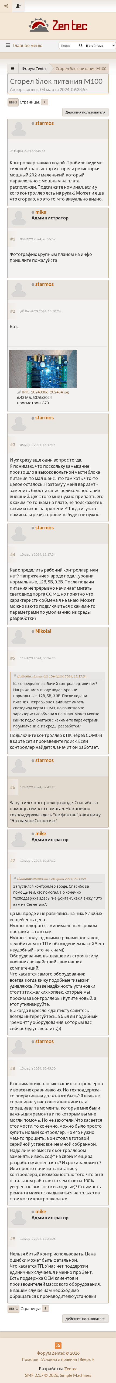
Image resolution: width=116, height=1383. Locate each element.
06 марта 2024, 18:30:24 (43, 311)
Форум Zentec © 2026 (58, 1352)
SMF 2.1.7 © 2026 (41, 1375)
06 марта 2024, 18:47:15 (38, 444)
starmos (44, 123)
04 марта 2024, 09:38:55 (27, 150)
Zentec (70, 1368)
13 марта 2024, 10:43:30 (38, 1068)
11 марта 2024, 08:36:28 (38, 658)
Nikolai (43, 631)
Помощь (30, 1359)
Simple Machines (75, 1375)
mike (40, 212)
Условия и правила (59, 1359)
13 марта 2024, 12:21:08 (38, 1238)
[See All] (12, 68)
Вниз (13, 102)
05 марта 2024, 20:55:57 (38, 239)
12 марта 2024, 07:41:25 (38, 787)
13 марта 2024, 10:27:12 (38, 860)
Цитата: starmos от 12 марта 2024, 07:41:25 (52, 879)
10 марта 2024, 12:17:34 (38, 554)
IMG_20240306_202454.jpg (45, 392)
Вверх (13, 1308)
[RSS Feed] (58, 1345)
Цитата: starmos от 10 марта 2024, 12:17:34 (52, 676)
